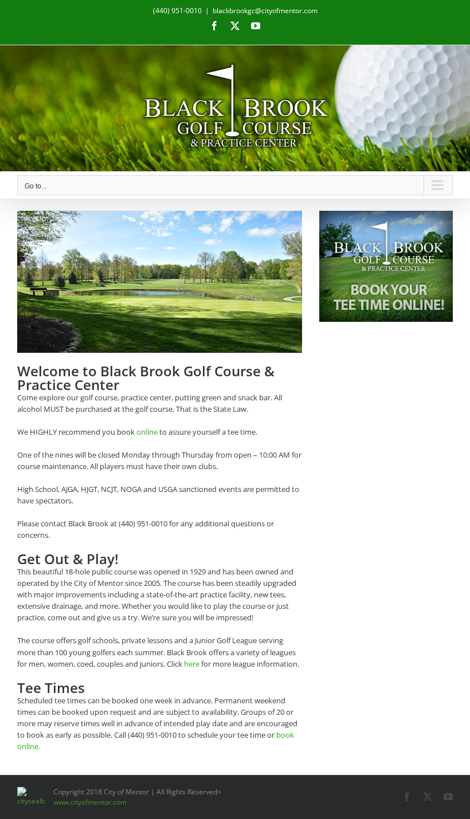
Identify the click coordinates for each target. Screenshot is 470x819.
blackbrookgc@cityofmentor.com (265, 10)
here (191, 664)
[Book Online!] (386, 266)
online (147, 432)
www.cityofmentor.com (90, 802)
